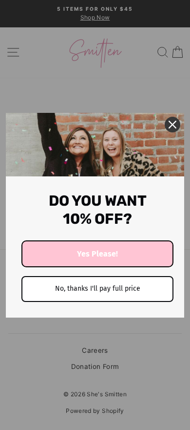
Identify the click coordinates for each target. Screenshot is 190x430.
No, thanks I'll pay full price (97, 288)
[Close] (172, 124)
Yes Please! (97, 253)
